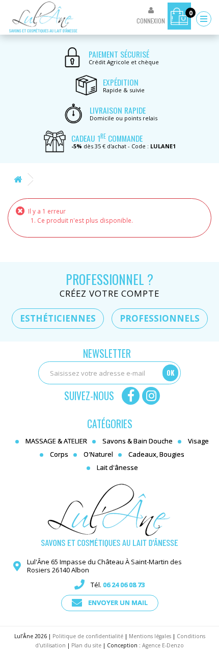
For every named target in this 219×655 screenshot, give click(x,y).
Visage (198, 441)
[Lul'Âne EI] (43, 17)
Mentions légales (150, 636)
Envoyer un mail (118, 602)
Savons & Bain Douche (137, 441)
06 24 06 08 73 (124, 584)
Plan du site (86, 645)
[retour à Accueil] (18, 179)
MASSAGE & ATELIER (56, 441)
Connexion (150, 20)
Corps (59, 454)
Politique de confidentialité (87, 636)
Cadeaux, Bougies (156, 454)
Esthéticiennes (58, 318)
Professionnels (160, 318)
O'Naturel (98, 454)
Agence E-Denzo (163, 645)
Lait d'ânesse (117, 467)
